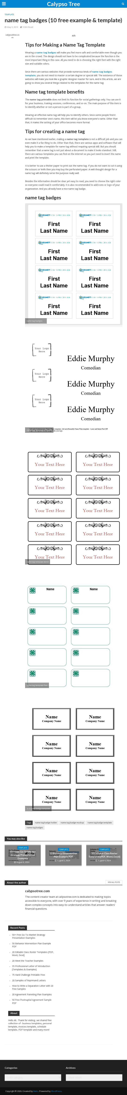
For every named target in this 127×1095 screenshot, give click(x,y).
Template (9, 14)
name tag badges (35, 827)
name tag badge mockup (72, 822)
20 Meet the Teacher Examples (27, 960)
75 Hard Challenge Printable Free (28, 974)
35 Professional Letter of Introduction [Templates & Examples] (31, 968)
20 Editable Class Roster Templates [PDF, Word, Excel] (104, 855)
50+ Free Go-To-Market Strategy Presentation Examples (23, 855)
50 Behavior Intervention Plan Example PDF (63, 855)
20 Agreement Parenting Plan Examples (32, 994)
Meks (35, 1091)
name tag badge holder (46, 822)
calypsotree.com (12, 36)
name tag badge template (100, 822)
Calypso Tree (63, 3)
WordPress (56, 1091)
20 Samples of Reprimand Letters (29, 980)
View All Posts (114, 882)
